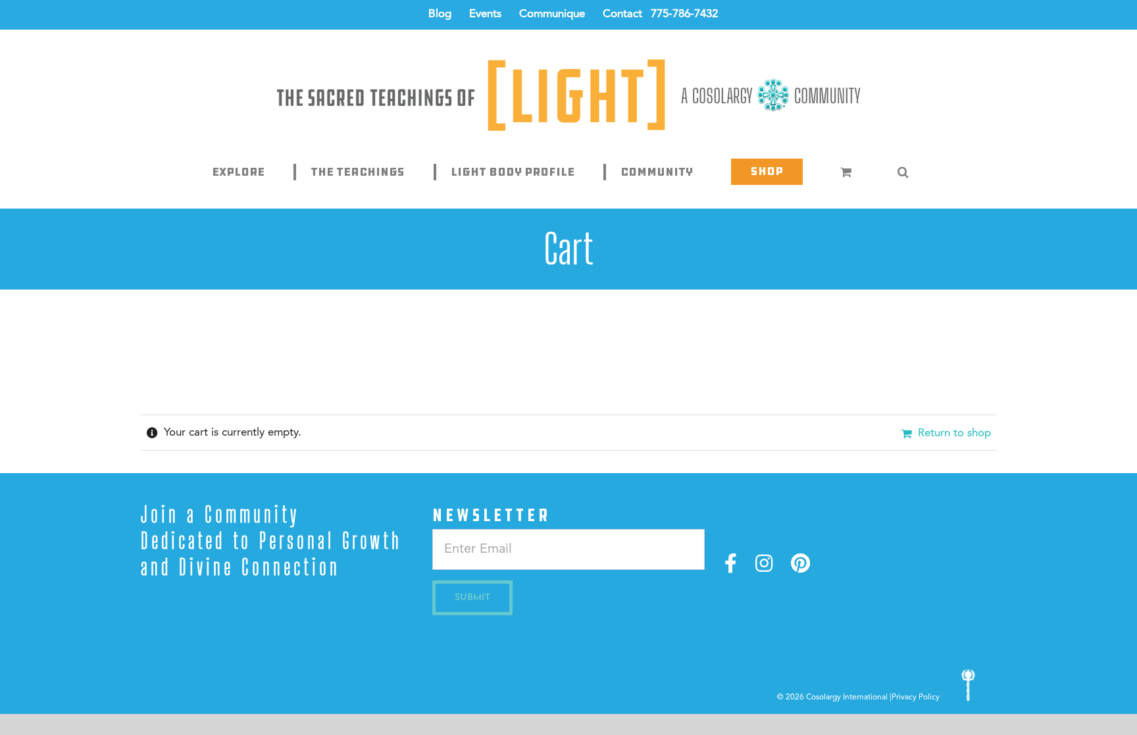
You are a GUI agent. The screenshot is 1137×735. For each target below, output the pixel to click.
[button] (903, 172)
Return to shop (954, 433)
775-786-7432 (684, 14)
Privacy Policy (916, 697)
